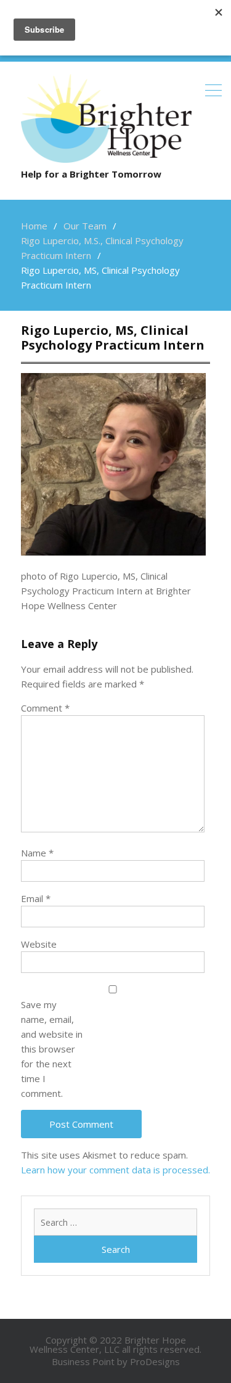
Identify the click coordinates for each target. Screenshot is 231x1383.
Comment (45, 708)
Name (37, 853)
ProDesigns (155, 1361)
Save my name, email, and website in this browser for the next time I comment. (52, 1048)
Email (36, 898)
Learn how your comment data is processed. (115, 1169)
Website (39, 944)
